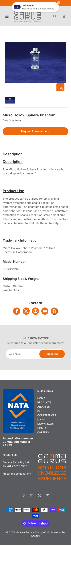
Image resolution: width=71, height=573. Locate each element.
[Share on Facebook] (16, 311)
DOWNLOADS (45, 423)
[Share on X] (26, 311)
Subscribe (52, 353)
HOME (41, 398)
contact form (23, 473)
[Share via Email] (45, 311)
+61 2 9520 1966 (17, 466)
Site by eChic (42, 532)
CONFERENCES (46, 415)
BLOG (40, 410)
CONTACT (43, 428)
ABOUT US (43, 406)
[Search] (55, 16)
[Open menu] (7, 16)
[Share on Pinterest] (35, 311)
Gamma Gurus (24, 532)
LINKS (41, 419)
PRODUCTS (44, 402)
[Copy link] (54, 311)
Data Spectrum (12, 120)
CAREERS (43, 432)
